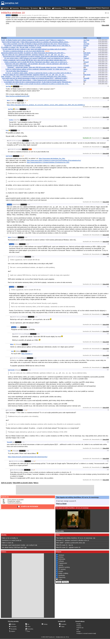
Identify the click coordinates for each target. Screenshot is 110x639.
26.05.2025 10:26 (102, 56)
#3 (108, 100)
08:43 (21, 86)
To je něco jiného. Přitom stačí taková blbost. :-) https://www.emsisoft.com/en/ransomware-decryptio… (35, 80)
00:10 (28, 120)
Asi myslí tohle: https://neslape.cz (17, 71)
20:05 (38, 334)
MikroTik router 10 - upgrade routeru (67, 547)
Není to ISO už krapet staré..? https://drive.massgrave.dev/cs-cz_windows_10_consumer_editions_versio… (35, 42)
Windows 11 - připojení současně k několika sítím (71, 540)
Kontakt (78, 631)
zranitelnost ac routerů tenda (10, 540)
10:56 (32, 256)
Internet (60, 565)
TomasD (8, 15)
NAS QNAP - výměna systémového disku (69, 543)
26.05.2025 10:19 (102, 54)
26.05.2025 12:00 (102, 69)
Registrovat (105, 8)
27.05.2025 (23, 120)
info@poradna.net (60, 637)
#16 (108, 327)
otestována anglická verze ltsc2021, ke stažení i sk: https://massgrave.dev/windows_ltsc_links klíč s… (33, 53)
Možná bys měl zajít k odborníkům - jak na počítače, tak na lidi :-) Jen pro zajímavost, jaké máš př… (36, 64)
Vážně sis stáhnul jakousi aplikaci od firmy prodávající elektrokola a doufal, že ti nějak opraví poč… (36, 69)
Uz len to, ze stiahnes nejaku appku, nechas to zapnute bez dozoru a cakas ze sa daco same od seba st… (38, 73)
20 (25, 547)
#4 (108, 155)
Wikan (85, 69)
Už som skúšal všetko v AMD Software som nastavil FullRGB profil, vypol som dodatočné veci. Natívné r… (37, 58)
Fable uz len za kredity (9, 538)
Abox (85, 42)
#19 (108, 450)
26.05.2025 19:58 (102, 83)
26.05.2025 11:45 (102, 63)
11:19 (25, 286)
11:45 (35, 316)
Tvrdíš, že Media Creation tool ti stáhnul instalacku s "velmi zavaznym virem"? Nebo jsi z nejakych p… (33, 40)
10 (83, 542)
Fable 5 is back (6, 543)
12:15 (28, 327)
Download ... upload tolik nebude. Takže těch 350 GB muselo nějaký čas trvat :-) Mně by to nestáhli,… (39, 67)
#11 (108, 286)
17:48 (27, 450)
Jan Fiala (86, 40)
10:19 (28, 204)
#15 (108, 357)
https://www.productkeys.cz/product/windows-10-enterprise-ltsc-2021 (48, 162)
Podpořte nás (5, 496)
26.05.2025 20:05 (102, 67)
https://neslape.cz (27, 353)
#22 (108, 469)
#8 (108, 244)
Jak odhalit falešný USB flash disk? (13, 547)
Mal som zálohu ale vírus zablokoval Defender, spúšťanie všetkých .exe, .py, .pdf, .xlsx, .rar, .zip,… (33, 54)
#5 (108, 109)
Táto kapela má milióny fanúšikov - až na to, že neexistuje (72, 508)
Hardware (61, 555)
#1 (108, 86)
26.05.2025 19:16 (102, 49)
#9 (108, 410)
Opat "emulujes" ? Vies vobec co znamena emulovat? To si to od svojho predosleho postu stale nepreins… (34, 76)
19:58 (32, 470)
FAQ (77, 629)
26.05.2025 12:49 (102, 74)
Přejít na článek (61, 503)
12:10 (34, 358)
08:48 (18, 130)
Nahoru (36, 483)
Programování (62, 563)
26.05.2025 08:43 (102, 40)
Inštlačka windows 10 (13, 12)
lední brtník (86, 53)
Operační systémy (26, 15)
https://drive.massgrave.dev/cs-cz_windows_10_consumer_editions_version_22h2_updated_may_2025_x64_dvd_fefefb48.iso (46, 105)
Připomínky (61, 577)
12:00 (29, 344)
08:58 (20, 156)
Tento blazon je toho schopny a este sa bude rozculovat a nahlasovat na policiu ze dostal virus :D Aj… (37, 84)
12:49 (29, 370)
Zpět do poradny (6, 483)
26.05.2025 (15, 15)
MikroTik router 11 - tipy (63, 545)
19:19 (32, 461)
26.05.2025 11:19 (102, 62)
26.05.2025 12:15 (102, 65)
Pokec (60, 579)
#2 (108, 130)
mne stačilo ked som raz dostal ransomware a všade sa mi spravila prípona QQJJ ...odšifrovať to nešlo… (35, 78)
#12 (108, 316)
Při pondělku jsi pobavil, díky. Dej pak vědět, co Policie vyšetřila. (21, 47)
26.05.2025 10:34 (102, 58)
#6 (108, 204)
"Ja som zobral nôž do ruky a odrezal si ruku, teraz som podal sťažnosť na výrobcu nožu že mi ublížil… (34, 49)
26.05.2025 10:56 (102, 60)
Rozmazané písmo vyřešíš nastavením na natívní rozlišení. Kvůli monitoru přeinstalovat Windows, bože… (36, 56)
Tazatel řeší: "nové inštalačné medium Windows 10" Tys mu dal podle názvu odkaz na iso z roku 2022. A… (37, 45)
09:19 (27, 109)
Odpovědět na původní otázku (23, 483)
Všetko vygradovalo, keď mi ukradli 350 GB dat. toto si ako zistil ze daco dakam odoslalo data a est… (35, 60)
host (84, 47)
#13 (108, 344)
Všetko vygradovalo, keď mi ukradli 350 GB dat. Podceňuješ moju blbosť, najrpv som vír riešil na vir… (36, 62)
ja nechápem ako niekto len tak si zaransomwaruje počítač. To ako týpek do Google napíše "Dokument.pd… (38, 82)
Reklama (78, 625)
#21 (108, 461)
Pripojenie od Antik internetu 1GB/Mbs (18, 65)
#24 (108, 119)
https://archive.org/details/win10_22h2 (17, 96)
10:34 (27, 244)
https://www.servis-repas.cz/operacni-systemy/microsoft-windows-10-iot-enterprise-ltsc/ (54, 160)
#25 (108, 149)
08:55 (25, 100)
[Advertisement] (55, 31)
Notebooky (61, 575)
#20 (108, 140)
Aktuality (3, 534)
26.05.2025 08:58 (102, 52)
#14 (108, 351)
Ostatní (60, 571)
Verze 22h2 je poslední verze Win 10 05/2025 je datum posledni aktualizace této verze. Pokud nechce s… (36, 44)
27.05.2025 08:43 (102, 51)
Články (58, 534)
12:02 (28, 351)
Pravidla (78, 623)
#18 (108, 442)
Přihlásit (98, 8)
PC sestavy (62, 569)
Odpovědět (105, 25)
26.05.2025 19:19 (102, 82)
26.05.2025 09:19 (102, 43)
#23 (108, 333)
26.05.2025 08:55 (102, 41)
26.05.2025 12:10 (102, 72)
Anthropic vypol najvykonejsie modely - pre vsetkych (18, 545)
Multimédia (61, 559)
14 (94, 538)
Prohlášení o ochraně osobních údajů (86, 633)
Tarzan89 (86, 78)
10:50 (24, 410)
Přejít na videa (60, 531)
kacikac (85, 45)
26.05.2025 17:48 (102, 80)
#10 (108, 256)
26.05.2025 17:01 (102, 78)
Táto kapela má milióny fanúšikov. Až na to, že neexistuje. (77, 497)
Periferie (60, 557)
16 (36, 545)
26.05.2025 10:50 (102, 76)
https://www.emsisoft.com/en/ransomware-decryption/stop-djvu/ (27, 457)
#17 (108, 369)
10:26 (25, 237)
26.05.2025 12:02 (102, 71)
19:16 (30, 140)
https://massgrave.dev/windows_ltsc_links (52, 158)
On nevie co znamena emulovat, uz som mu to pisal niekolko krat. (24, 51)
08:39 (19, 15)
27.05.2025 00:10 (102, 45)
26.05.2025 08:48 (102, 47)
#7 (108, 237)
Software (61, 561)
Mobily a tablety (63, 573)
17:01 (23, 442)
